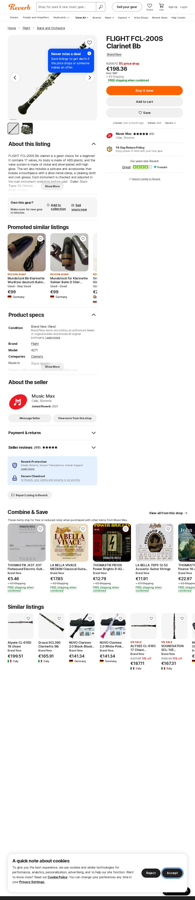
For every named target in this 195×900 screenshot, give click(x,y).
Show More (52, 186)
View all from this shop (166, 513)
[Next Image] (89, 77)
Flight (35, 344)
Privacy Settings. (32, 882)
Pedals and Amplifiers (36, 17)
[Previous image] (13, 252)
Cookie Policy (57, 877)
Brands (97, 17)
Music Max (124, 134)
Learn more (53, 337)
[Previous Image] (15, 77)
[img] (140, 133)
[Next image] (40, 252)
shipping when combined (128, 80)
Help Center (178, 17)
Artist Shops (141, 17)
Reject (151, 873)
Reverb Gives (160, 17)
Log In (183, 6)
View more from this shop (75, 418)
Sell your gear (127, 7)
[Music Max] (18, 402)
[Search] (100, 6)
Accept (172, 873)
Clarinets (37, 356)
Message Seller (30, 418)
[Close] (89, 53)
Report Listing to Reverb (146, 179)
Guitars (14, 17)
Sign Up (173, 6)
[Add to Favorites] (89, 42)
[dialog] (97, 873)
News (108, 17)
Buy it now (144, 90)
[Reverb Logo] (19, 7)
